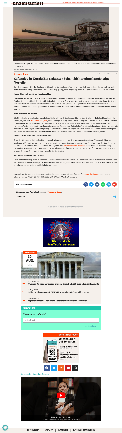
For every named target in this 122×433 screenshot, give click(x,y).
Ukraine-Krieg (21, 74)
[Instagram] (75, 368)
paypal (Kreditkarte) (91, 174)
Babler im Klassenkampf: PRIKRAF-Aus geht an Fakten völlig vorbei (58, 292)
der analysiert (39, 121)
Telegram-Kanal (54, 192)
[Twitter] (54, 368)
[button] (5, 3)
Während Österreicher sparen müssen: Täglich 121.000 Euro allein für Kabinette (63, 284)
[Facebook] (47, 368)
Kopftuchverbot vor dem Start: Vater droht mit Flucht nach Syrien (57, 300)
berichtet (74, 145)
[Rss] (61, 368)
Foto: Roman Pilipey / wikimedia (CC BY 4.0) (25, 69)
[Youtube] (68, 368)
